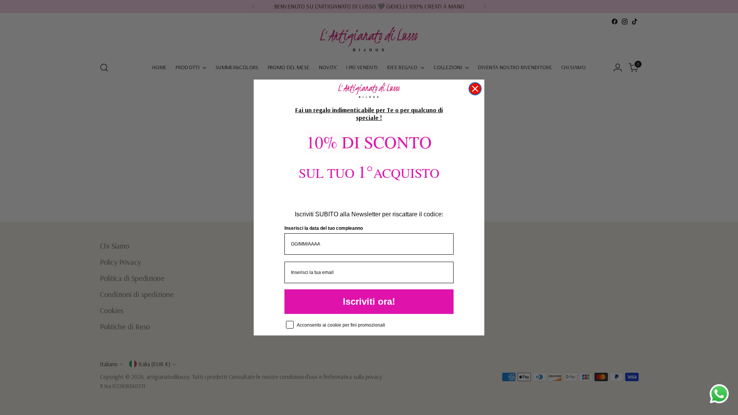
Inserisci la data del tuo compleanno (323, 228)
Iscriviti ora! (369, 301)
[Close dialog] (475, 89)
